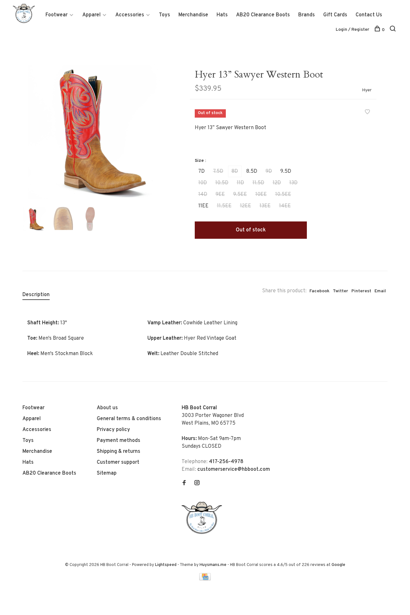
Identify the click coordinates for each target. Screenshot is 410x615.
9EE (220, 194)
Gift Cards (335, 15)
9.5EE (240, 194)
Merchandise (193, 15)
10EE (261, 194)
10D (202, 183)
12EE (245, 206)
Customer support (118, 462)
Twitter (340, 291)
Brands (306, 15)
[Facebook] (184, 483)
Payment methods (118, 440)
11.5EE (224, 206)
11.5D (258, 183)
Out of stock (251, 230)
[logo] (203, 532)
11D (240, 183)
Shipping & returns (118, 451)
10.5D (221, 183)
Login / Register (352, 29)
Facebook (319, 291)
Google (338, 565)
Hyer (367, 90)
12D (277, 183)
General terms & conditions (129, 419)
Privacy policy (113, 430)
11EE (203, 206)
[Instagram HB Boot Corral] (197, 483)
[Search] (393, 30)
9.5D (285, 171)
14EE (285, 206)
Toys (164, 15)
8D (235, 171)
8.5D (251, 171)
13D (293, 183)
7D (201, 171)
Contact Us (369, 15)
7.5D (218, 171)
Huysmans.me (213, 565)
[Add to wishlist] (367, 113)
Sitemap (107, 473)
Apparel (91, 15)
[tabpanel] (95, 131)
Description (36, 295)
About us (107, 408)
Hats (222, 15)
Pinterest (361, 291)
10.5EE (283, 194)
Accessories (129, 15)
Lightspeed (165, 565)
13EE (265, 206)
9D (269, 171)
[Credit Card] (205, 579)
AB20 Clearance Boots (263, 15)
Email (380, 291)
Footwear (56, 15)
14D (202, 194)
